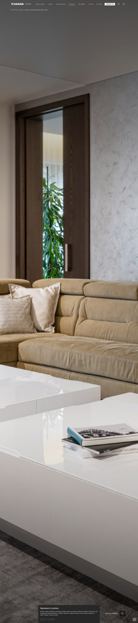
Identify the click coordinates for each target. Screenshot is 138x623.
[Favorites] (118, 4)
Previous (3, 311)
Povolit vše (43, 619)
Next (135, 311)
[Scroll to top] (134, 614)
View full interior (111, 613)
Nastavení (51, 619)
